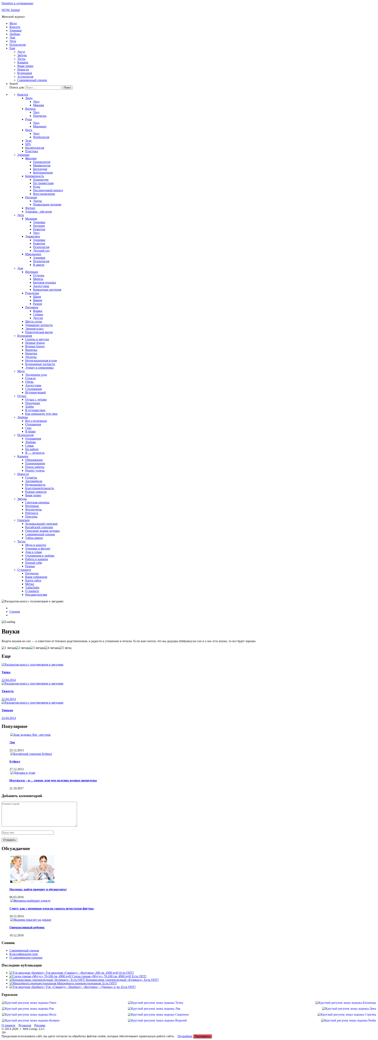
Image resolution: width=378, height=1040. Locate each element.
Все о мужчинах (36, 420)
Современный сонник (32, 80)
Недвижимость (35, 484)
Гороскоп (23, 520)
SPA (28, 144)
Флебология (41, 137)
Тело (28, 140)
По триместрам (43, 183)
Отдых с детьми (36, 399)
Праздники (32, 403)
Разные (30, 566)
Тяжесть (8, 691)
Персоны (31, 516)
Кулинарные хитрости (40, 364)
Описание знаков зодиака (42, 530)
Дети (12, 41)
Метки (29, 584)
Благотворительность (39, 488)
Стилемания (33, 389)
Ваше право (25, 66)
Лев (12, 742)
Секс (28, 428)
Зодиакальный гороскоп (41, 523)
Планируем (40, 179)
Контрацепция (43, 172)
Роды (36, 186)
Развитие (39, 229)
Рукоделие (32, 293)
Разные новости (36, 491)
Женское (31, 158)
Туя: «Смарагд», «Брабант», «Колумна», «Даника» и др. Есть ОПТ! (90, 987)
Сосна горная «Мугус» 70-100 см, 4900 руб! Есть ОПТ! (109, 976)
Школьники (33, 254)
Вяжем (37, 300)
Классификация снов (23, 954)
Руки (28, 119)
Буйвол (14, 761)
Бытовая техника (44, 282)
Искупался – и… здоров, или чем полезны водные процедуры (53, 780)
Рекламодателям (36, 594)
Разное (37, 303)
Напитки (31, 353)
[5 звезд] (65, 648)
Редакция (25, 1025)
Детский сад (41, 250)
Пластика (31, 151)
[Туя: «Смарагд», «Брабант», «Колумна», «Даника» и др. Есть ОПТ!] (27, 987)
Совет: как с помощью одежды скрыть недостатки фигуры (51, 908)
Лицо (28, 98)
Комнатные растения (47, 289)
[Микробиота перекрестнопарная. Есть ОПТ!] (33, 983)
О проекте (24, 569)
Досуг (21, 51)
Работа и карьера (36, 559)
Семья (29, 445)
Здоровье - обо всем (38, 211)
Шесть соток (33, 321)
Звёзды (22, 55)
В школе (38, 264)
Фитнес (30, 208)
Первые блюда (35, 342)
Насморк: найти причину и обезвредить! (38, 889)
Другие (38, 318)
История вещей (35, 392)
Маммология (41, 165)
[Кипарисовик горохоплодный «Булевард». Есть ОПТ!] (47, 979)
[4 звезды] (51, 648)
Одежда (30, 378)
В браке (30, 431)
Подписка (32, 573)
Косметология (34, 147)
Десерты (31, 357)
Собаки (38, 314)
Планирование (35, 463)
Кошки (37, 311)
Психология (17, 44)
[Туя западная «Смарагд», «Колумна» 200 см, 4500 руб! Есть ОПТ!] (27, 972)
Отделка (38, 275)
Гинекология (41, 162)
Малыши (31, 218)
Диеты (37, 201)
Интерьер (31, 271)
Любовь (14, 34)
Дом (12, 37)
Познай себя (33, 562)
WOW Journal (11, 10)
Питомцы (31, 307)
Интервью (32, 506)
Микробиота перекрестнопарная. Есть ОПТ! (87, 983)
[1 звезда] (8, 648)
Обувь (29, 381)
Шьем (37, 296)
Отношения (33, 424)
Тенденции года (36, 374)
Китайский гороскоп (39, 527)
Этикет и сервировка (39, 367)
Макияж (38, 105)
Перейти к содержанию (17, 3)
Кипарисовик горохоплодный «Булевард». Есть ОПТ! (122, 979)
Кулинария (24, 73)
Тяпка (6, 672)
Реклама (39, 1025)
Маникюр (39, 126)
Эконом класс (34, 328)
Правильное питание (47, 204)
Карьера (22, 62)
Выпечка (31, 350)
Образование (34, 459)
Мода (13, 23)
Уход (36, 101)
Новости (23, 69)
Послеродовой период (48, 190)
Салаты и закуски (37, 339)
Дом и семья (33, 552)
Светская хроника (37, 502)
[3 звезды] (37, 648)
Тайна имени (34, 538)
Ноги (28, 130)
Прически (39, 115)
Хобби (29, 406)
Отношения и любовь (39, 555)
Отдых (21, 396)
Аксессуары (41, 286)
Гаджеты (31, 477)
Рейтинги (31, 513)
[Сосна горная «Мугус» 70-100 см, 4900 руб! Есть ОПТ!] (40, 976)
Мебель (38, 279)
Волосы (30, 108)
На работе (32, 449)
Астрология (25, 76)
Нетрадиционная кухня (41, 360)
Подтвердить (202, 1036)
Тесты (21, 58)
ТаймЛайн (32, 587)
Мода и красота (35, 545)
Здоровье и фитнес (37, 548)
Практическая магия (39, 332)
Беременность (34, 176)
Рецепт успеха (34, 470)
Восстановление (44, 193)
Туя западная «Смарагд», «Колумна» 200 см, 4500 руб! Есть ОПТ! (89, 972)
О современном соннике (26, 957)
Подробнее (185, 1036)
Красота (14, 27)
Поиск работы (34, 467)
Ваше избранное (36, 577)
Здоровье (15, 30)
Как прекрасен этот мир (41, 413)
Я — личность (34, 452)
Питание (31, 197)
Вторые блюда (34, 346)
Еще (12, 48)
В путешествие (35, 410)
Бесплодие (40, 169)
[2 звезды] (22, 648)
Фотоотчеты (33, 509)
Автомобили (33, 481)
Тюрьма (7, 710)
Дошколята (32, 236)
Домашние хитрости (39, 325)
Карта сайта (33, 580)
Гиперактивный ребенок (26, 927)
